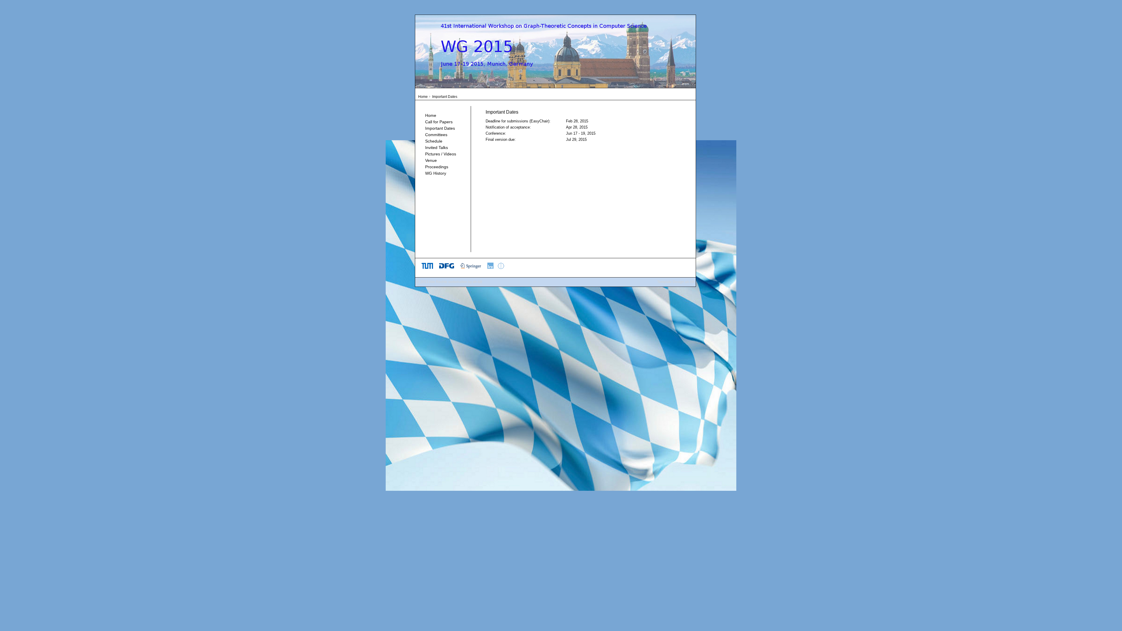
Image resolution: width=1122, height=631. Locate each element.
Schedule (433, 141)
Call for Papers (439, 121)
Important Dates (440, 128)
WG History (435, 173)
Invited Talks (436, 147)
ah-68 (477, 282)
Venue (431, 160)
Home (423, 97)
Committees (436, 134)
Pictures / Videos (440, 154)
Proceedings (436, 166)
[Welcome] (555, 86)
